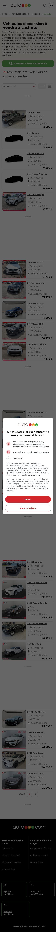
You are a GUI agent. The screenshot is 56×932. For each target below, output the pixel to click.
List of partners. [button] (34, 475)
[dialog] (28, 466)
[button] (28, 458)
